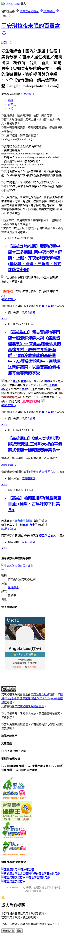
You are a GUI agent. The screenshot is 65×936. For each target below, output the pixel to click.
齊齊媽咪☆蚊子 (40, 694)
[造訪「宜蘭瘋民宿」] (9, 869)
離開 (19, 931)
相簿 (10, 100)
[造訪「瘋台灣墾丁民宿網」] (13, 881)
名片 (10, 108)
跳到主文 (6, 42)
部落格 (12, 104)
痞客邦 (43, 306)
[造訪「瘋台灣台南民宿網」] (38, 877)
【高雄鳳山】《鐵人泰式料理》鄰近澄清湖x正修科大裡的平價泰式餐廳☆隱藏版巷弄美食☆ (35, 444)
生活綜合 (28, 94)
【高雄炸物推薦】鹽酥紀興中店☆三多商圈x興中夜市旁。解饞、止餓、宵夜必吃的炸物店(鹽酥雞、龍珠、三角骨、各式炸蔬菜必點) (35, 258)
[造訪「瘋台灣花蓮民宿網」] (13, 877)
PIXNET (16, 887)
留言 (50, 306)
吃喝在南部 (28, 312)
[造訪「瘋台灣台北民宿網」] (30, 873)
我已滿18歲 (8, 931)
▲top (4, 318)
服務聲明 (36, 891)
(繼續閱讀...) (8, 299)
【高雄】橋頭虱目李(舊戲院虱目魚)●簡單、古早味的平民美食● (34, 504)
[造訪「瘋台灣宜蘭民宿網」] (16, 873)
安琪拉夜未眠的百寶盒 (30, 706)
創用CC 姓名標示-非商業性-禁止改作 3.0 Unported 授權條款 (32, 698)
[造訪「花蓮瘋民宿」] (26, 869)
